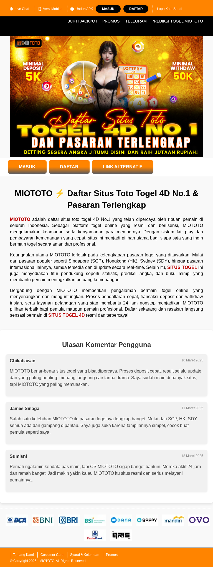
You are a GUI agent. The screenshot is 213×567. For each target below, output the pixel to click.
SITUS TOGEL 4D (66, 315)
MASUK (27, 166)
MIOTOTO (20, 219)
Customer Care (52, 555)
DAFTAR (69, 166)
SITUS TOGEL (182, 267)
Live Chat (22, 9)
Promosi (111, 21)
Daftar (136, 9)
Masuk (108, 9)
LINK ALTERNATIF (122, 166)
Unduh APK (84, 9)
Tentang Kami (23, 555)
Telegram (136, 21)
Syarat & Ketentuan (84, 555)
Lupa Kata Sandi (169, 9)
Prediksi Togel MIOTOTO (177, 21)
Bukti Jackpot (82, 21)
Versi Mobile (52, 9)
